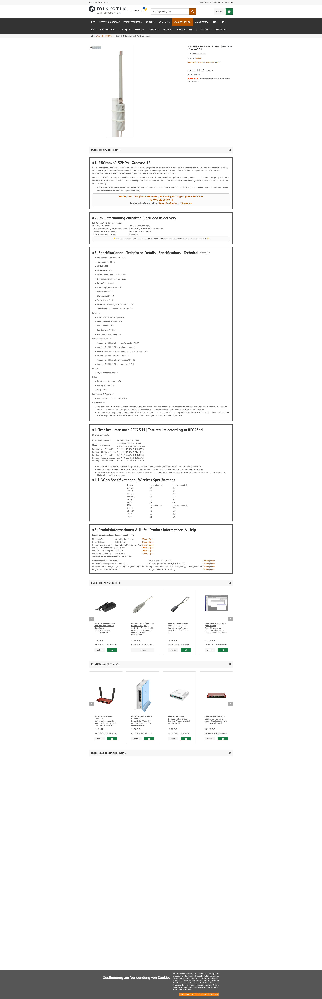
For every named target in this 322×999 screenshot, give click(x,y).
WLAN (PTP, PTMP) (182, 22)
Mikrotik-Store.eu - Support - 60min (215, 624)
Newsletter (186, 203)
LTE (215, 22)
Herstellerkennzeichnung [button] (108, 753)
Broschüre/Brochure (169, 203)
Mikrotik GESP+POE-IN (178, 623)
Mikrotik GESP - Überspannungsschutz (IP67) (142, 624)
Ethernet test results (107, 435)
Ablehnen (202, 994)
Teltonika (220, 29)
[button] (161, 583)
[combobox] (98, 2)
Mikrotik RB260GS (176, 716)
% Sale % (181, 29)
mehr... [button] (99, 650)
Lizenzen (139, 29)
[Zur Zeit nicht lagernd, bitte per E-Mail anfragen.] (192, 78)
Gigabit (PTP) (201, 22)
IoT (93, 29)
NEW (93, 22)
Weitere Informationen (188, 994)
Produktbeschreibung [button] (105, 150)
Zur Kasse (204, 2)
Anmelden (229, 2)
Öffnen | (206, 569)
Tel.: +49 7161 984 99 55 (160, 199)
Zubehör (167, 29)
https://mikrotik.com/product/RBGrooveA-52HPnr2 (203, 62)
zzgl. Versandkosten (193, 74)
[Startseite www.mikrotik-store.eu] (118, 9)
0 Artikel (219, 11)
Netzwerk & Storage (109, 22)
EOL (191, 29)
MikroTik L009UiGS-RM (215, 716)
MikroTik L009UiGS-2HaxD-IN (103, 717)
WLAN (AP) (164, 22)
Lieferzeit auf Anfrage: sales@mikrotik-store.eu (215, 78)
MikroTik (198, 58)
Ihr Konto (216, 2)
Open (212, 569)
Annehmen (213, 994)
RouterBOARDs (107, 29)
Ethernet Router (132, 22)
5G (223, 22)
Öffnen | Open (148, 539)
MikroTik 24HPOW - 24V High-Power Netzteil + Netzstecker (104, 625)
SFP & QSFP (125, 29)
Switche (150, 22)
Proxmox (205, 29)
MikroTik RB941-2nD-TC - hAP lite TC (142, 717)
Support (153, 29)
